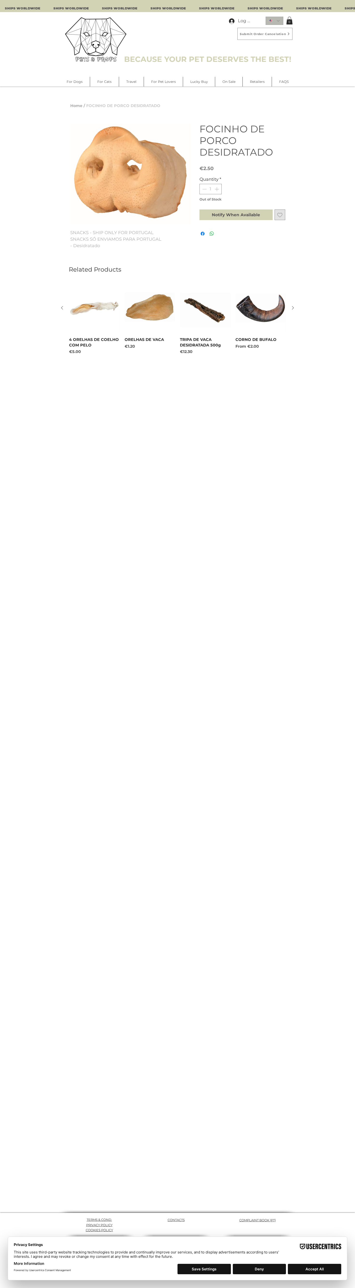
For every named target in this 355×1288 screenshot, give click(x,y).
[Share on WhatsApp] (212, 234)
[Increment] (217, 189)
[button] (289, 20)
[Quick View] (94, 308)
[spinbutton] (210, 189)
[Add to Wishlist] (280, 214)
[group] (177, 321)
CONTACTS (176, 1220)
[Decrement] (204, 189)
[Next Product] (293, 308)
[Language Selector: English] (274, 21)
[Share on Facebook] (203, 234)
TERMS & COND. (99, 1220)
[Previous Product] (62, 308)
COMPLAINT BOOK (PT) (257, 1220)
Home (76, 105)
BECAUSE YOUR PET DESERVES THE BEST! (207, 59)
